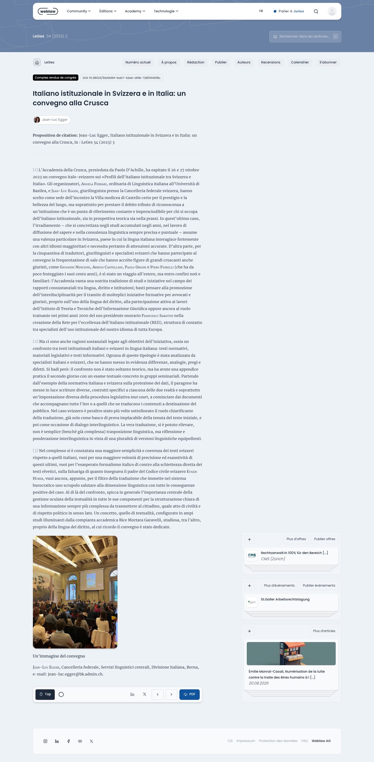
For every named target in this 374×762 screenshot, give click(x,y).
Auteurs (243, 62)
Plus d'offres (296, 539)
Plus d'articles (324, 631)
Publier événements (319, 585)
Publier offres (324, 539)
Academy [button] (133, 11)
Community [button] (77, 11)
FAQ (305, 741)
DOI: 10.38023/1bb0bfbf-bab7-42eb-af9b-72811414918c (122, 78)
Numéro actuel (138, 62)
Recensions (270, 62)
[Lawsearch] (336, 36)
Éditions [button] (105, 11)
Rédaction (195, 62)
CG (230, 741)
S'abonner (328, 62)
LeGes (49, 62)
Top (48, 694)
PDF (192, 694)
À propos (168, 62)
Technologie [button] (164, 11)
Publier (221, 62)
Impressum (245, 741)
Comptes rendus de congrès (55, 78)
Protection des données (278, 741)
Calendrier (300, 62)
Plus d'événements (279, 585)
